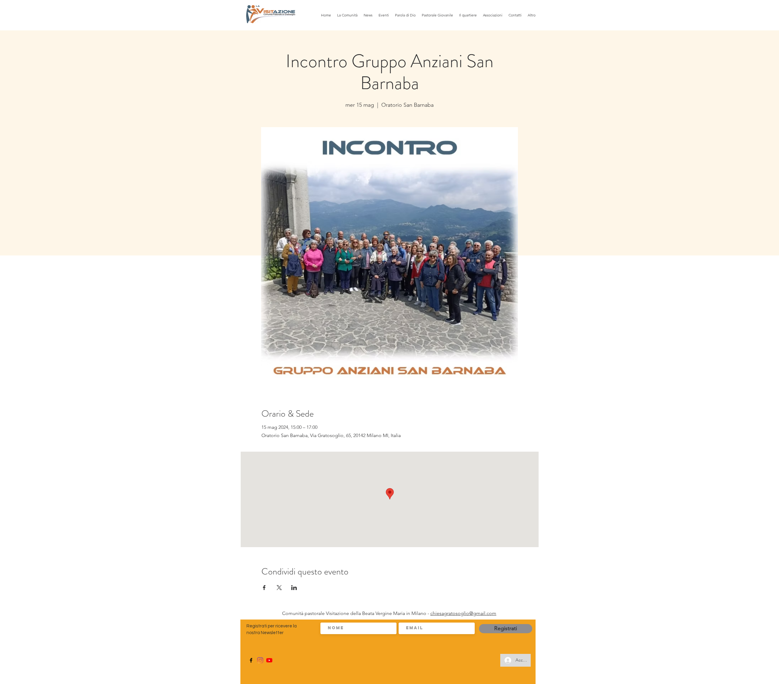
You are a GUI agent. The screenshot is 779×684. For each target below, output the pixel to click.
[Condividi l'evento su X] (279, 587)
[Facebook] (251, 660)
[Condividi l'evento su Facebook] (264, 587)
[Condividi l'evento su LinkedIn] (294, 587)
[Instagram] (260, 660)
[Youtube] (269, 660)
